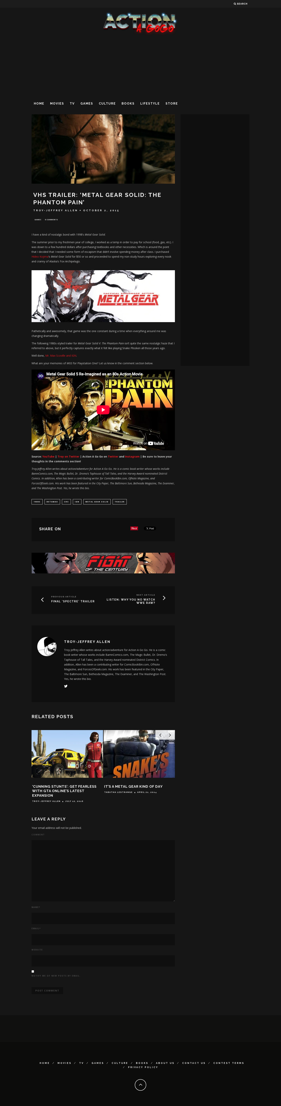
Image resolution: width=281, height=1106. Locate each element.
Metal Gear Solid (97, 501)
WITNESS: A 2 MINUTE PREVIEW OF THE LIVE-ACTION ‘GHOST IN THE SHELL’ (135, 790)
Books (128, 103)
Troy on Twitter (69, 456)
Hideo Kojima (40, 256)
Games (86, 103)
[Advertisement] (140, 67)
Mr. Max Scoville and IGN (60, 355)
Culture (107, 103)
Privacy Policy (143, 1067)
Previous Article (63, 597)
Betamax (52, 501)
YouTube (48, 456)
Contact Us (194, 1063)
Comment (38, 834)
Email (36, 928)
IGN (77, 501)
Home (39, 103)
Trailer (120, 501)
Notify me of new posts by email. (56, 975)
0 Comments (51, 220)
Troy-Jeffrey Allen (55, 210)
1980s (37, 501)
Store (172, 103)
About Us (165, 1063)
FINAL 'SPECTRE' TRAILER (73, 601)
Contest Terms (228, 1063)
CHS (66, 501)
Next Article (145, 595)
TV (72, 103)
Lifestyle (150, 103)
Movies (57, 103)
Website (37, 949)
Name (36, 907)
